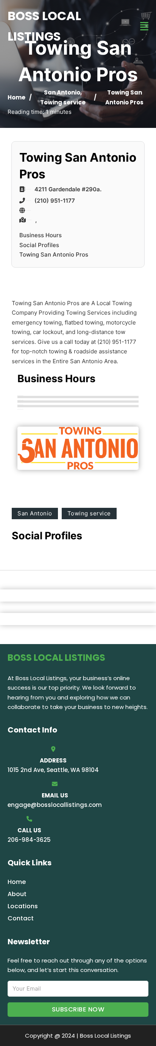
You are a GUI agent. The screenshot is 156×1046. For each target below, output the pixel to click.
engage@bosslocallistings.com (55, 805)
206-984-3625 (29, 840)
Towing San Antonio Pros (53, 254)
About (17, 894)
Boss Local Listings (44, 26)
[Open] (144, 26)
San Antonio (62, 92)
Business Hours (40, 235)
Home (16, 97)
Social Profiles (39, 245)
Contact (21, 918)
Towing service (63, 102)
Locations (23, 906)
